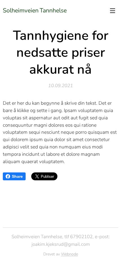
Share (17, 176)
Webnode (69, 254)
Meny (112, 10)
